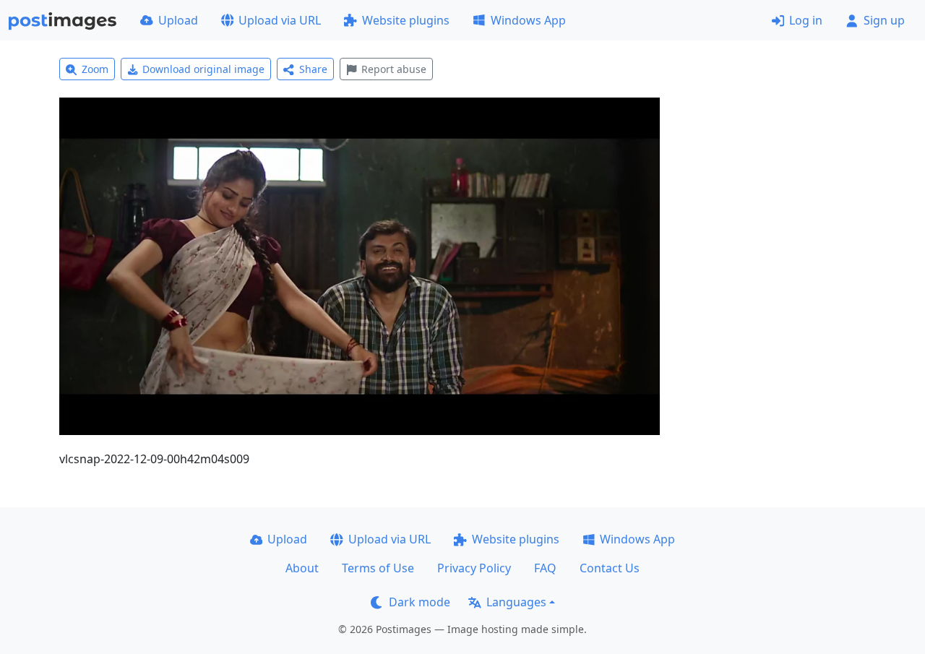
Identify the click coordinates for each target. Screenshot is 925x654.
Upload (178, 20)
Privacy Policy (474, 568)
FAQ (545, 568)
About (302, 568)
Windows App (528, 20)
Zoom (95, 69)
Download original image (203, 69)
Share (313, 69)
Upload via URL (279, 20)
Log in (805, 20)
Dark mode (419, 602)
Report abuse (393, 69)
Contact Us (610, 568)
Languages (516, 602)
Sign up (884, 20)
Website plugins (405, 20)
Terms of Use (378, 568)
